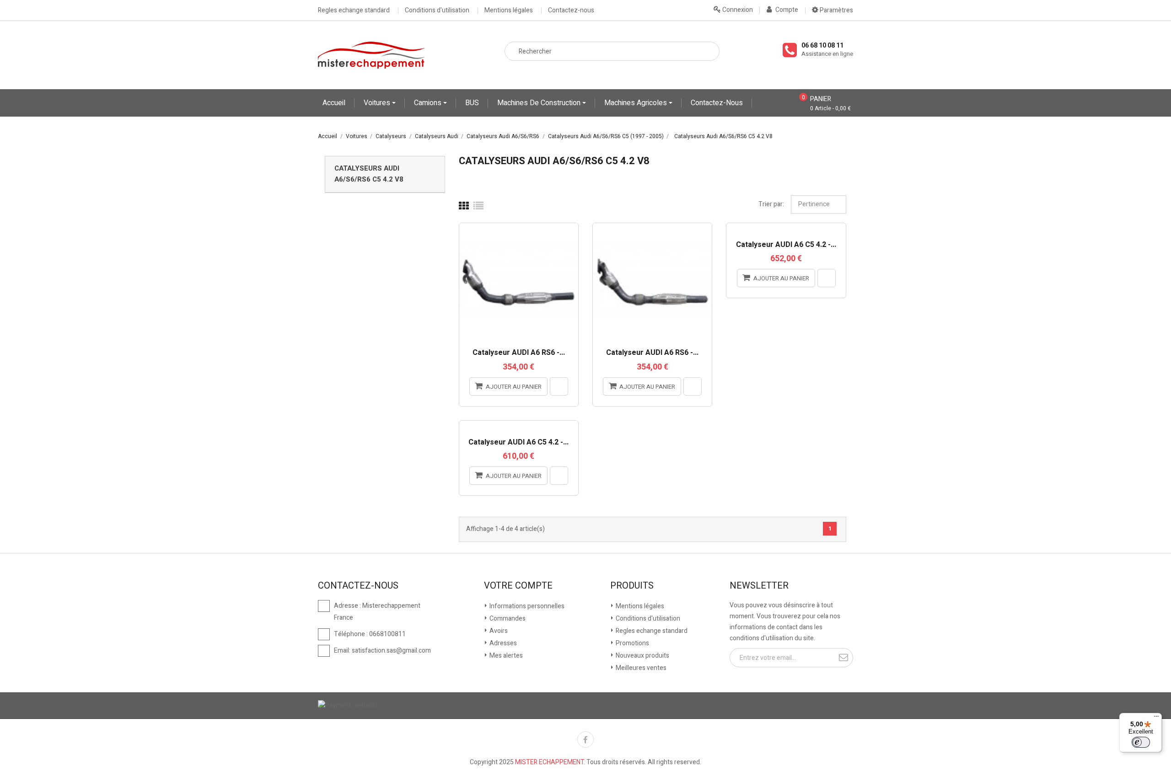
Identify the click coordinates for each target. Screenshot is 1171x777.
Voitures (378, 102)
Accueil (333, 102)
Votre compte (518, 586)
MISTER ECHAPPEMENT (549, 762)
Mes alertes (505, 655)
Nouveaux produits (641, 655)
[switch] (1141, 742)
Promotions (631, 643)
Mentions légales (508, 10)
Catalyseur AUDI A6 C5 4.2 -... (786, 245)
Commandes (507, 618)
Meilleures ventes (640, 668)
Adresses (502, 643)
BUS (472, 102)
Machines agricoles (636, 102)
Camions (428, 102)
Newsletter (759, 586)
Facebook (585, 739)
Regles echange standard (354, 10)
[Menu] (1156, 718)
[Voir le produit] (559, 386)
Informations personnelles (526, 606)
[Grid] (464, 206)
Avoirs (498, 631)
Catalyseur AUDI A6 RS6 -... (519, 353)
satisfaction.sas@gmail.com (391, 650)
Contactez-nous (571, 10)
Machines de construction (539, 102)
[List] (478, 206)
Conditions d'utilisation (437, 10)
